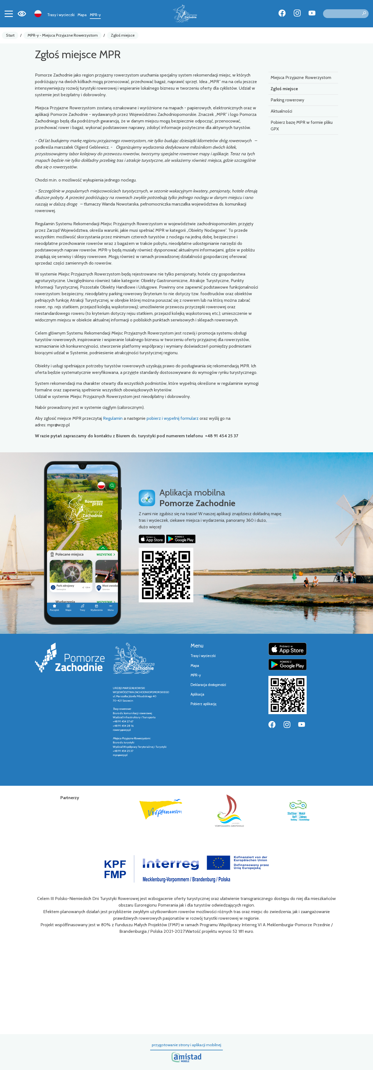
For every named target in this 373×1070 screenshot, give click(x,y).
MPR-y (95, 15)
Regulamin (113, 418)
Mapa (82, 15)
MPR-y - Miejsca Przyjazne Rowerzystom (63, 35)
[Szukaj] (364, 13)
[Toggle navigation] (8, 13)
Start (10, 35)
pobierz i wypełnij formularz (173, 418)
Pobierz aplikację (204, 704)
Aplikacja (197, 694)
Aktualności (281, 111)
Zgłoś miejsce (123, 35)
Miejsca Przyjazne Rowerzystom (301, 77)
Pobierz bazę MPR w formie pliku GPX (302, 125)
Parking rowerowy (287, 99)
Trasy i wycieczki (61, 15)
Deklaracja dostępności (208, 685)
